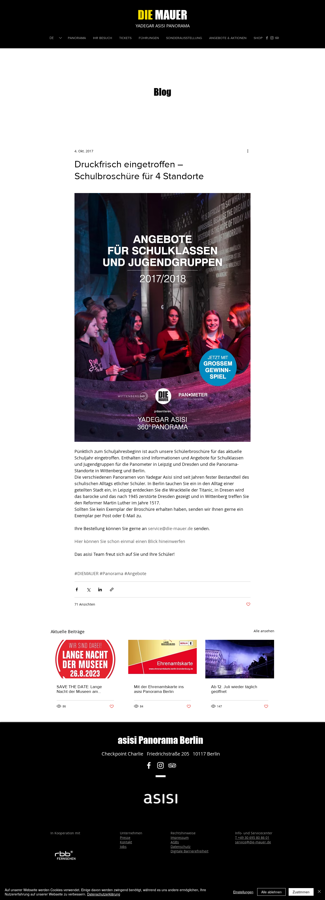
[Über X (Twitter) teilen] (88, 589)
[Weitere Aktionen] (248, 151)
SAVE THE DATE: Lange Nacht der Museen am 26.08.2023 (79, 689)
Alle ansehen (264, 631)
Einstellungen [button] (243, 892)
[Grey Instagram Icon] (272, 38)
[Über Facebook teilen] (76, 589)
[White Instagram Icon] (160, 765)
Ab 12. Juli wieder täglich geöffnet (234, 689)
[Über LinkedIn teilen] (100, 589)
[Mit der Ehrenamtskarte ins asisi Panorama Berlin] (162, 659)
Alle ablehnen (271, 892)
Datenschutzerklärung (103, 894)
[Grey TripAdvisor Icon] (277, 38)
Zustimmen (301, 892)
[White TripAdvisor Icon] (172, 765)
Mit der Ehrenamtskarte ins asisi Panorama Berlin (159, 689)
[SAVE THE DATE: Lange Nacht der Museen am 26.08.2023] (85, 659)
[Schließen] (319, 892)
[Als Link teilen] (111, 589)
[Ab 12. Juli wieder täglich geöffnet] (239, 659)
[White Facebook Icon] (148, 765)
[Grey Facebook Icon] (267, 38)
